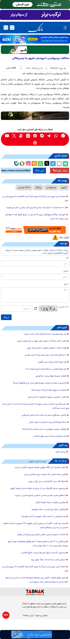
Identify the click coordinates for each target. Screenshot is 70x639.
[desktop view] (12, 27)
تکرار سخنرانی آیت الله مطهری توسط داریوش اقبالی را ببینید (40, 467)
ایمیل (66, 271)
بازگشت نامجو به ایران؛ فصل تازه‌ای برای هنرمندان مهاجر (41, 534)
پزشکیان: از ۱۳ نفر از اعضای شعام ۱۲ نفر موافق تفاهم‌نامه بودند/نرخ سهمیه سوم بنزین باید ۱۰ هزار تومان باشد (38, 543)
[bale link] (42, 135)
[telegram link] (49, 135)
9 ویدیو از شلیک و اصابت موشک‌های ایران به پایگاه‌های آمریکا (39, 383)
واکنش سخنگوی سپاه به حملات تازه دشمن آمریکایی (44, 415)
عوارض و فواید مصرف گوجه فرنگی (51, 502)
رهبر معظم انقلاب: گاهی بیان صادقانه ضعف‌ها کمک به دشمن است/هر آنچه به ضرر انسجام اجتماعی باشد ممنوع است (36, 580)
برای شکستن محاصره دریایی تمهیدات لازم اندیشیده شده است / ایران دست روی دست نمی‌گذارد (35, 406)
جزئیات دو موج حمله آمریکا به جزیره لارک (48, 390)
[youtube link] (7, 135)
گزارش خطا (64, 237)
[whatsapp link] (56, 135)
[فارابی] (35, 49)
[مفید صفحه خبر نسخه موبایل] (35, 15)
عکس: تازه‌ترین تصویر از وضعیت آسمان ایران (47, 397)
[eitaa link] (21, 135)
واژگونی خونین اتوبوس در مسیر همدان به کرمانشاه (44, 429)
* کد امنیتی (64, 307)
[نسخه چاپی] (65, 163)
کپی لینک (39, 171)
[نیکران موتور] (35, 115)
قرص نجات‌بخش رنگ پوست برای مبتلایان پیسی (45, 474)
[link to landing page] (36, 27)
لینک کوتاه (61, 170)
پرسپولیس (51, 187)
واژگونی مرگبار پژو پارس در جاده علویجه (49, 509)
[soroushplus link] (35, 135)
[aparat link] (35, 142)
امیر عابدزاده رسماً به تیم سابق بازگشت (49, 436)
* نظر (66, 284)
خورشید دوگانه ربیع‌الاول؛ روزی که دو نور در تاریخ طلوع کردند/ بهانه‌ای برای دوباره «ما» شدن (36, 216)
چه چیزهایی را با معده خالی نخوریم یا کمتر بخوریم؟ (43, 516)
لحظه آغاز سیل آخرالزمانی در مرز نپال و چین (47, 481)
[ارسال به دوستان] (59, 163)
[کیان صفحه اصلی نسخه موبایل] (35, 634)
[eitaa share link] (34, 163)
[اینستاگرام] (28, 163)
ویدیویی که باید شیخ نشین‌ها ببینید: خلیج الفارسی (43, 552)
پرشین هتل (60, 452)
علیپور (64, 187)
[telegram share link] (53, 163)
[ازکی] (35, 39)
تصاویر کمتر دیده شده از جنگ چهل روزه (48, 559)
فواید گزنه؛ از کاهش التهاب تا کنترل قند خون (46, 348)
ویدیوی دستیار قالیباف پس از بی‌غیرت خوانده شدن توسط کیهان (38, 488)
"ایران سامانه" (28, 615)
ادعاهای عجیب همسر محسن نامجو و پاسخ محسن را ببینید (40, 495)
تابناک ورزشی (24, 187)
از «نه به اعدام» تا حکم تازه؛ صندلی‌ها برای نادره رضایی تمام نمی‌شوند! (36, 207)
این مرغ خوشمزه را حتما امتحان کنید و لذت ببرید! (45, 334)
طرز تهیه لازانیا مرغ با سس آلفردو (52, 362)
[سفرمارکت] (35, 230)
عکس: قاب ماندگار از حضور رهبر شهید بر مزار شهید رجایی (41, 341)
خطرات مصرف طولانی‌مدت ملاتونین (51, 376)
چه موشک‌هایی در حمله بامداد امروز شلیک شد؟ (45, 369)
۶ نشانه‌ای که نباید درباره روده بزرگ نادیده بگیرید (45, 355)
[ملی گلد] (35, 4)
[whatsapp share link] (40, 163)
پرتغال (38, 187)
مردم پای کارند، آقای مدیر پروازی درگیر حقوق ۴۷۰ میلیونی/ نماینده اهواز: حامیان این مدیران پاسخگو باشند (35, 525)
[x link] (14, 135)
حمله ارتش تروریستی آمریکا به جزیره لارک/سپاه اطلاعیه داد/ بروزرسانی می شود (35, 198)
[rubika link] (63, 135)
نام (67, 257)
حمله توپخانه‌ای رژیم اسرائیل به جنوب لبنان (47, 422)
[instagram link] (28, 135)
